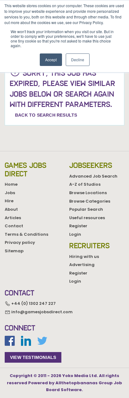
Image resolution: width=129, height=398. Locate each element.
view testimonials (33, 357)
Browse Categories (89, 201)
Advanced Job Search (93, 176)
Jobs (10, 193)
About (11, 209)
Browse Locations (88, 193)
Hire (9, 201)
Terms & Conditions (26, 234)
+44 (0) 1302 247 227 (33, 304)
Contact (14, 226)
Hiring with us (84, 256)
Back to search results (46, 115)
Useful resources (87, 218)
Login (75, 234)
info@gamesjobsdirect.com (41, 312)
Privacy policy (20, 242)
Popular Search (86, 209)
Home (11, 184)
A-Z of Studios (85, 184)
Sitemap (14, 251)
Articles (13, 218)
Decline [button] (77, 59)
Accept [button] (51, 59)
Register (78, 226)
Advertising (82, 265)
